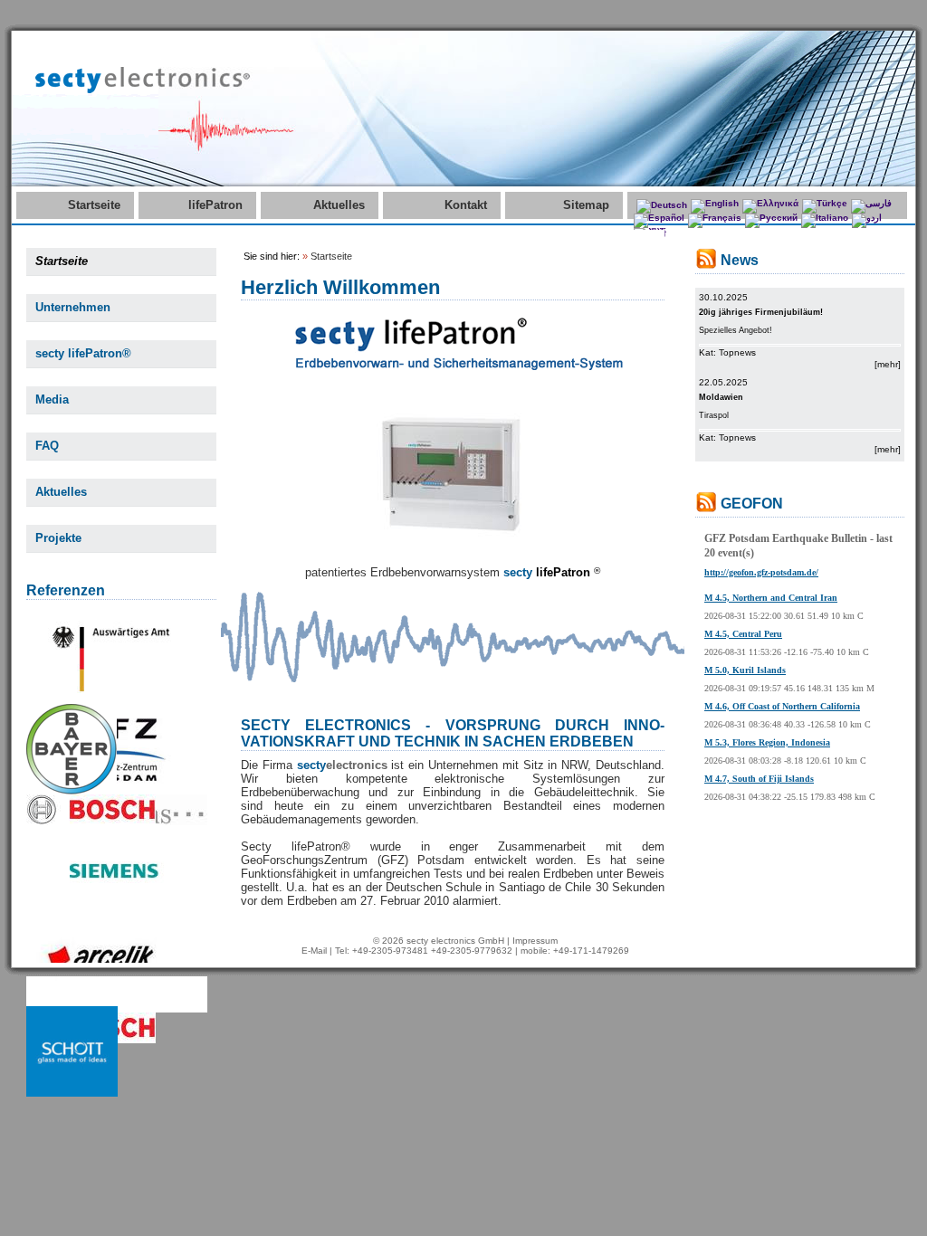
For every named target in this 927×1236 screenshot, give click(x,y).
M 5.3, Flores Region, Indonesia (767, 742)
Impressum (535, 941)
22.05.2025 (723, 382)
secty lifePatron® (83, 353)
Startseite (94, 205)
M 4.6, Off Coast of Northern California (782, 706)
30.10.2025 (723, 297)
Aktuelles (339, 205)
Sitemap (586, 205)
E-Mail (314, 951)
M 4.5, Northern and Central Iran (770, 598)
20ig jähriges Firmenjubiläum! (761, 312)
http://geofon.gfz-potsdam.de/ (761, 572)
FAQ (47, 445)
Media (52, 399)
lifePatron (215, 205)
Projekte (58, 538)
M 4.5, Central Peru (743, 634)
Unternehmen (72, 307)
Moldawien (721, 397)
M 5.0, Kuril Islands (745, 670)
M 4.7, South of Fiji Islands (759, 779)
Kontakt (465, 205)
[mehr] (887, 364)
